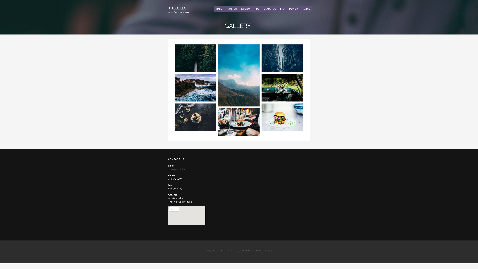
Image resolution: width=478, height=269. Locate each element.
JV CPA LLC (176, 8)
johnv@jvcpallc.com (178, 169)
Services (245, 9)
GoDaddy (267, 250)
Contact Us (270, 9)
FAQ (282, 9)
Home (219, 9)
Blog (257, 9)
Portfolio (293, 9)
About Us (232, 9)
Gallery (306, 9)
